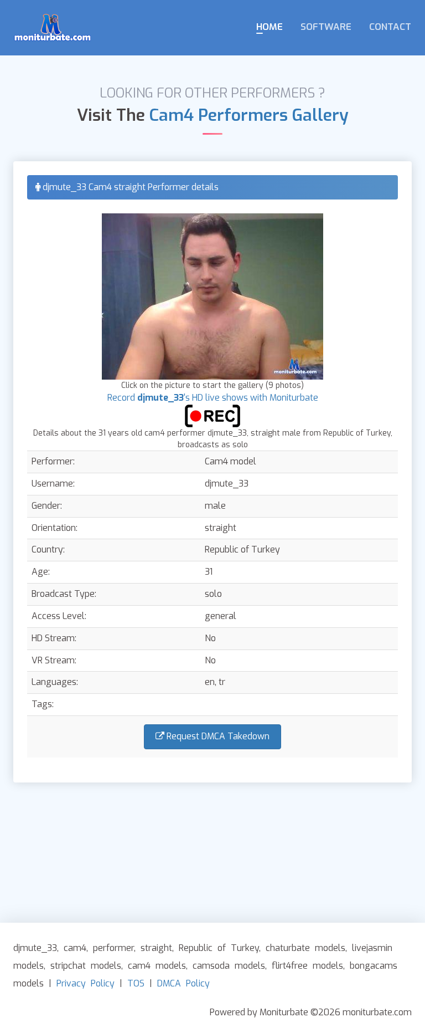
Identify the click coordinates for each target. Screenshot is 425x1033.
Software (325, 27)
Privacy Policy (85, 983)
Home (269, 27)
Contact (390, 27)
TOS (135, 983)
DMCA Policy (183, 983)
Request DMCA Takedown (216, 736)
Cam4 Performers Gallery (249, 115)
